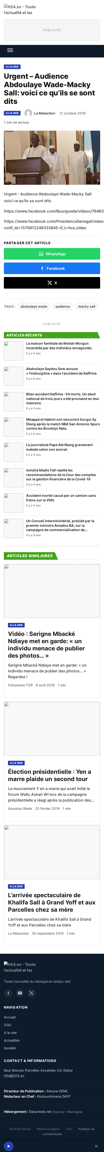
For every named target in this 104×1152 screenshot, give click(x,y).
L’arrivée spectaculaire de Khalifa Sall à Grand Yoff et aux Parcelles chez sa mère (52, 902)
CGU (7, 1025)
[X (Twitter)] (31, 993)
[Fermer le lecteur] (96, 1146)
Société (10, 1048)
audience (62, 306)
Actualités (12, 1040)
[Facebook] (8, 993)
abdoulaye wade (34, 306)
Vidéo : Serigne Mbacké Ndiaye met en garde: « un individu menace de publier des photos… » (46, 644)
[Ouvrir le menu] (10, 50)
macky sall (86, 306)
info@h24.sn (14, 1076)
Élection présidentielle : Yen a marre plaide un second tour (49, 775)
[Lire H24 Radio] (9, 1146)
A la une (12, 66)
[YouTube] (19, 993)
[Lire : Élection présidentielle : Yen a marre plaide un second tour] (52, 729)
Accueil (9, 1017)
